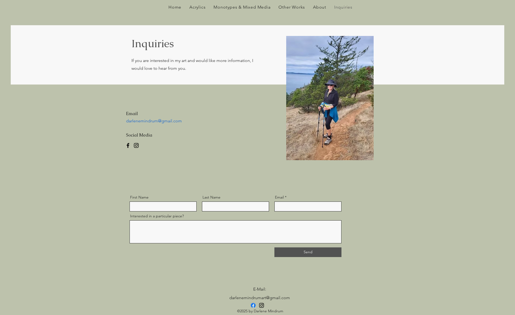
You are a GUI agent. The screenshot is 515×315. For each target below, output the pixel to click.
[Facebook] (128, 145)
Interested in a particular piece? (157, 216)
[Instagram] (136, 145)
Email (279, 197)
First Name (139, 197)
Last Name (211, 197)
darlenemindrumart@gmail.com (259, 297)
